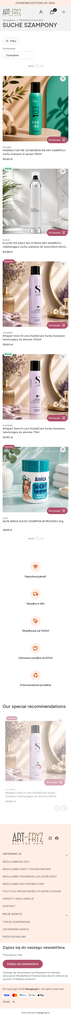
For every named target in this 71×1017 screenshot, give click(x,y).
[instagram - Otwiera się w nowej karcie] (50, 838)
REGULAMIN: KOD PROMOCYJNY (23, 883)
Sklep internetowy (34, 1012)
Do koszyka (54, 140)
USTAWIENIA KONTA (16, 929)
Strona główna (9, 20)
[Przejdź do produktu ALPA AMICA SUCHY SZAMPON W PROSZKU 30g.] (35, 479)
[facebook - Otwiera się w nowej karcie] (57, 838)
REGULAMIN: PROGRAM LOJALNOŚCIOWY (30, 876)
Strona (31, 66)
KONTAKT (9, 906)
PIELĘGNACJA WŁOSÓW (31, 20)
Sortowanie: (9, 48)
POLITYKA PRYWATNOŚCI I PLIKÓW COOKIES (32, 891)
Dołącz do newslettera (22, 964)
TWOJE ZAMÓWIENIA (16, 921)
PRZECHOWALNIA (14, 936)
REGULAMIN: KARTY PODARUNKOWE (27, 869)
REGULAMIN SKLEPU (16, 861)
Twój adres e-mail (12, 954)
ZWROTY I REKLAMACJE (18, 898)
